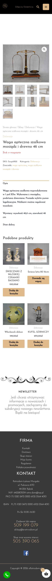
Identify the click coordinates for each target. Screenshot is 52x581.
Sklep (20, 127)
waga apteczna (20, 165)
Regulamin (26, 463)
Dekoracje (30, 127)
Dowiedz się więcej (38, 280)
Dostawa (26, 452)
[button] (44, 49)
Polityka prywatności (26, 467)
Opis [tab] (5, 183)
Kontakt (26, 448)
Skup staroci (26, 456)
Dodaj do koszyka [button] (13, 292)
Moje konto (26, 460)
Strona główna (9, 127)
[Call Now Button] (7, 575)
